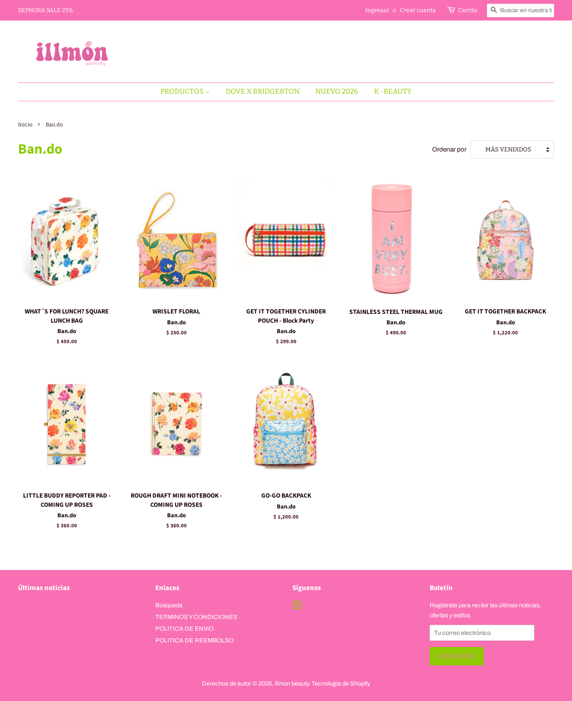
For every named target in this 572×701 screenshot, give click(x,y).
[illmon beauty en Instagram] (296, 606)
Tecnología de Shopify (341, 683)
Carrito (467, 10)
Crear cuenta (418, 10)
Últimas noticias (44, 588)
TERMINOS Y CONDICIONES (196, 617)
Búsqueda (169, 605)
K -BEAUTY (393, 91)
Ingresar (377, 10)
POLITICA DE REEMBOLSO (194, 640)
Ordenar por (449, 149)
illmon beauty (292, 683)
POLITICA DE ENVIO (184, 628)
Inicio (25, 124)
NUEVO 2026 (336, 91)
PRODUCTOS (182, 91)
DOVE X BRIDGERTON (262, 91)
